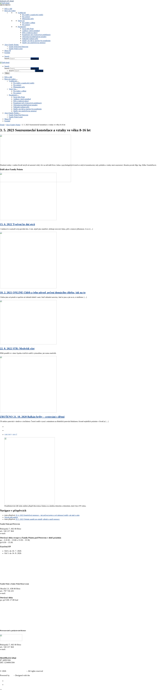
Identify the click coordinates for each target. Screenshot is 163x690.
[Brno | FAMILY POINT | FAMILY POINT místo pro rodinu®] (4, 3)
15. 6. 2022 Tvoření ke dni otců (17, 224)
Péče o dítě (8, 9)
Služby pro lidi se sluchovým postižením (36, 41)
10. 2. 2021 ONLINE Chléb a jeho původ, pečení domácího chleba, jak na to (42, 292)
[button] (5, 5)
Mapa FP (7, 51)
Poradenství (22, 27)
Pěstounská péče (28, 19)
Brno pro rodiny (10, 11)
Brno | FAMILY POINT (16, 671)
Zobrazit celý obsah (7, 1)
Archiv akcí (10, 434)
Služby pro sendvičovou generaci (33, 43)
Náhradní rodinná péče (30, 39)
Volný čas (21, 21)
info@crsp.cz (11, 649)
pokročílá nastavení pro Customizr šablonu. (47, 675)
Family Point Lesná (16, 49)
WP (11, 675)
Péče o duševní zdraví (29, 33)
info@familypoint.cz (14, 533)
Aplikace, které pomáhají (31, 31)
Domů (2, 125)
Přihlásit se (4, 667)
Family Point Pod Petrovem (18, 47)
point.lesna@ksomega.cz (16, 593)
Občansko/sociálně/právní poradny (34, 37)
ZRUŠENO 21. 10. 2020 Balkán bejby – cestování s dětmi (32, 416)
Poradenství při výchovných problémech (36, 35)
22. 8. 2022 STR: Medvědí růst (17, 348)
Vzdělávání (22, 13)
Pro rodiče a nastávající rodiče (32, 15)
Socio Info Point (28, 29)
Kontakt (7, 53)
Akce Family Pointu (11, 45)
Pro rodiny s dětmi (28, 23)
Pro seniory (26, 17)
